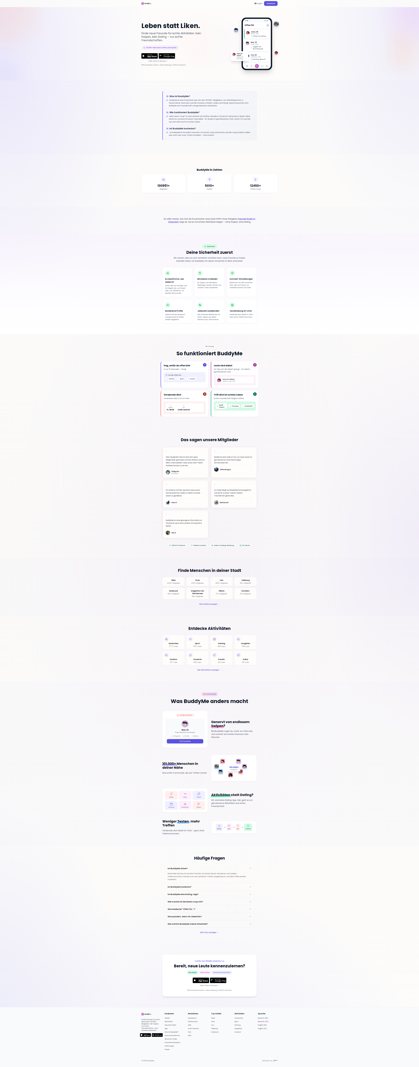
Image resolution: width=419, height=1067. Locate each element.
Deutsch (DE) (263, 1018)
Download (271, 3)
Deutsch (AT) (263, 1021)
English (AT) (262, 1028)
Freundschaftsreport (172, 1042)
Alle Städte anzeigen (208, 604)
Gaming (237, 1025)
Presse (167, 1049)
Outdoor (237, 1032)
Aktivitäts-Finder (171, 1039)
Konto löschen (193, 1028)
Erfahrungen (169, 1046)
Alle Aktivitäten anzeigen (208, 670)
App (166, 1028)
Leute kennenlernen (172, 1035)
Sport (236, 1021)
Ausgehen (238, 1028)
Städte (167, 1018)
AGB (189, 1025)
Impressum (192, 1018)
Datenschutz (193, 1021)
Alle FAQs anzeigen (208, 932)
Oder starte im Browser (157, 61)
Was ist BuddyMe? (171, 1032)
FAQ (189, 1032)
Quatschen (238, 1018)
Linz (212, 1025)
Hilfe (189, 1035)
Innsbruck (215, 1032)
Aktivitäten (169, 1021)
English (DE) (262, 1025)
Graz (213, 1021)
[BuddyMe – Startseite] (148, 3)
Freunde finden (170, 1025)
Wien (213, 1018)
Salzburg (214, 1028)
